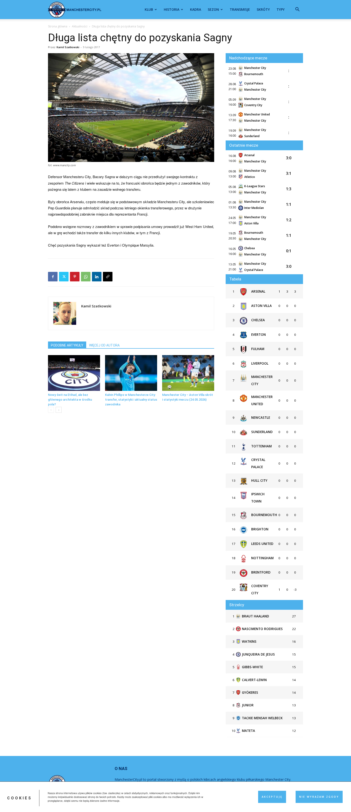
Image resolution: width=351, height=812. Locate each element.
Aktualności (79, 26)
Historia (171, 9)
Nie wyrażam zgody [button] (319, 796)
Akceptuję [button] (272, 796)
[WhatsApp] (85, 276)
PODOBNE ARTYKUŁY (67, 345)
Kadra (195, 9)
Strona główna (57, 26)
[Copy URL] (107, 276)
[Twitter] (64, 276)
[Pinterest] (75, 276)
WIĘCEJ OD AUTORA (104, 345)
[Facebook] (53, 276)
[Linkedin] (96, 276)
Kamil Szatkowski (68, 47)
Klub (149, 9)
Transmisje (240, 9)
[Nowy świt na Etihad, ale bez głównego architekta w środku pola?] (74, 373)
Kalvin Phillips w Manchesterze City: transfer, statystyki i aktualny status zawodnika (131, 399)
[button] (297, 10)
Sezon (213, 9)
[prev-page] (51, 410)
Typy (281, 9)
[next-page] (59, 410)
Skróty (263, 9)
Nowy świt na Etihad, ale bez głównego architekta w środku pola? (70, 399)
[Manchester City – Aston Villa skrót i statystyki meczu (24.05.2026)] (188, 373)
